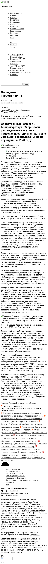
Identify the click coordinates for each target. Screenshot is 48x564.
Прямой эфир (16, 57)
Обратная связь (17, 70)
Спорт (12, 24)
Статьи (13, 45)
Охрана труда (11, 482)
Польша (5, 403)
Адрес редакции (17, 66)
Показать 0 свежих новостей (12, 103)
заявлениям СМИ (25, 166)
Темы (12, 47)
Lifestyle (14, 35)
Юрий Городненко (23, 110)
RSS (7, 484)
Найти (26, 84)
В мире (13, 18)
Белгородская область (26, 403)
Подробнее (34, 535)
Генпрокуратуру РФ (9, 381)
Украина (12, 403)
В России (14, 15)
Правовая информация (20, 72)
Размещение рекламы (15, 476)
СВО (12, 37)
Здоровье (14, 33)
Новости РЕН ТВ (17, 59)
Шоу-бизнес (15, 31)
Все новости (16, 13)
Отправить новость (14, 473)
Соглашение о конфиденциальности (22, 480)
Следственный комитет (27, 379)
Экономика (15, 22)
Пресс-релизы (16, 68)
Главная (4, 110)
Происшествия (17, 29)
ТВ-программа (16, 55)
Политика (14, 20)
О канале (14, 64)
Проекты (14, 75)
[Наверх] (2, 562)
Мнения (13, 42)
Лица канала (15, 61)
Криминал (14, 26)
